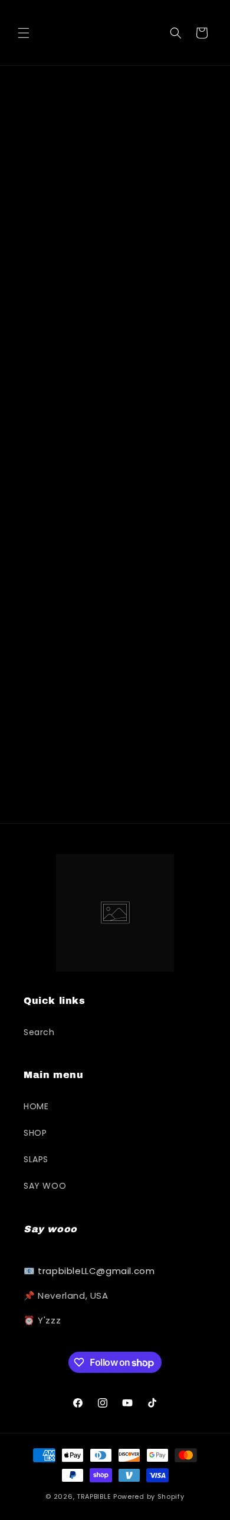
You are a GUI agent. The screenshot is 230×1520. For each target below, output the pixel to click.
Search (39, 1032)
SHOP (35, 1133)
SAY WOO (45, 1186)
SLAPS (36, 1159)
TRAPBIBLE (94, 1496)
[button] (24, 33)
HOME (36, 1106)
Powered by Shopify (149, 1496)
